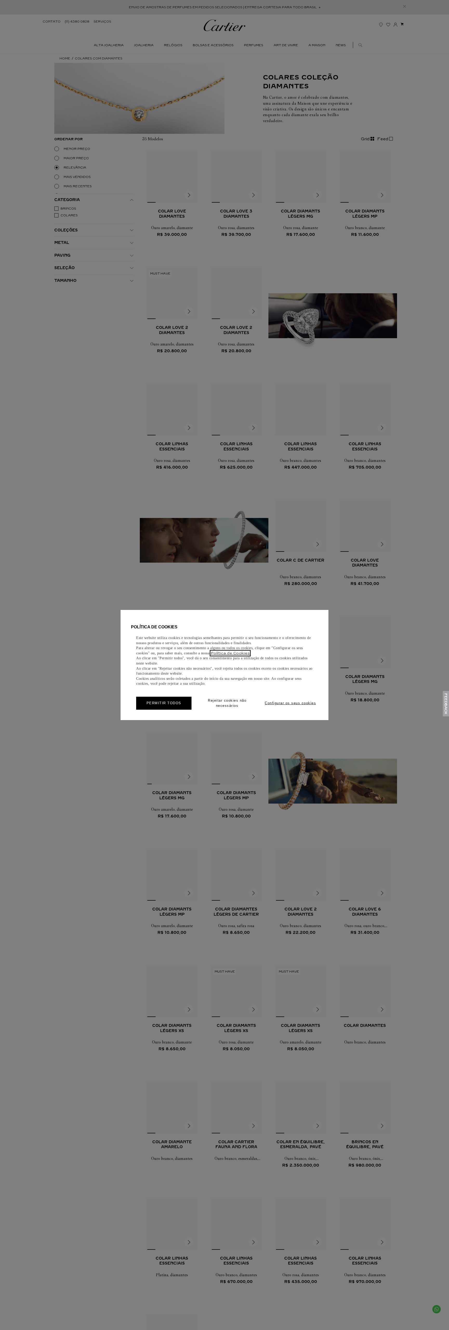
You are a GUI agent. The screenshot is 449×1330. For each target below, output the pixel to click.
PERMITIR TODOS (164, 703)
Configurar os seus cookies (290, 703)
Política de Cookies (230, 653)
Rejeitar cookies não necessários (227, 703)
